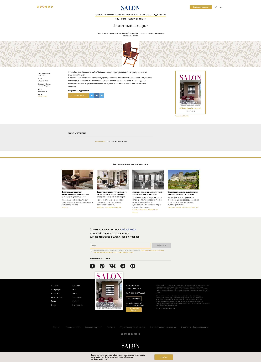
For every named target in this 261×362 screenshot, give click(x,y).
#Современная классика (113, 207)
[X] (91, 95)
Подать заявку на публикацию (132, 327)
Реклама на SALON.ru (182, 116)
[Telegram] (101, 95)
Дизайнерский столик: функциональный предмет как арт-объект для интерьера (75, 194)
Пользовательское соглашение (163, 327)
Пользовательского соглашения (152, 250)
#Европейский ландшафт (190, 207)
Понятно (164, 357)
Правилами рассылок (125, 252)
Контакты (111, 327)
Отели (123, 19)
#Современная (153, 209)
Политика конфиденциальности (194, 327)
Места (142, 15)
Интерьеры (109, 15)
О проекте (57, 327)
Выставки (76, 286)
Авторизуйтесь (100, 141)
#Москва (135, 212)
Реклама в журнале (93, 327)
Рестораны (133, 19)
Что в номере (134, 299)
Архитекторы (132, 15)
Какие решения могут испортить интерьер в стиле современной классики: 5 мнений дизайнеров (112, 194)
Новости (98, 15)
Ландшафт (120, 15)
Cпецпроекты (77, 305)
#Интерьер (100, 207)
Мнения (142, 19)
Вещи (149, 15)
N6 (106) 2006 (42, 96)
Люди (155, 15)
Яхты (117, 19)
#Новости (65, 207)
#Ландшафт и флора (174, 207)
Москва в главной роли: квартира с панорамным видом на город (147, 193)
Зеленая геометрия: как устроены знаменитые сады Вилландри (183, 193)
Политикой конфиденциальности (104, 252)
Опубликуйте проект (201, 7)
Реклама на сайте (73, 327)
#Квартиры (143, 209)
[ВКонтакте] (96, 95)
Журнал (162, 15)
